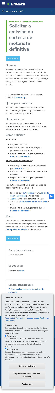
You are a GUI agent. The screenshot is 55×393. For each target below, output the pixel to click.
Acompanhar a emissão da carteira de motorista (26, 290)
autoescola (28, 192)
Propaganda (12, 349)
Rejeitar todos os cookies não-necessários (27, 375)
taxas (21, 270)
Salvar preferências (27, 366)
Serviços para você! (12, 11)
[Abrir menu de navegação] (3, 4)
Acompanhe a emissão (16, 229)
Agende (14, 198)
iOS (27, 168)
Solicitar (13, 58)
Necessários (12, 325)
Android (18, 168)
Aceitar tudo (27, 384)
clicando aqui (20, 97)
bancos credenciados (20, 156)
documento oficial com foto (33, 201)
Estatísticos (12, 336)
